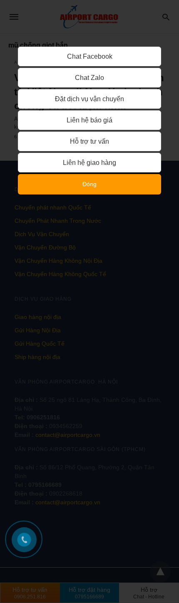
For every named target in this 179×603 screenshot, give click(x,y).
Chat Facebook (89, 56)
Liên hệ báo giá (89, 120)
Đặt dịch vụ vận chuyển (89, 98)
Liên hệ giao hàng (89, 162)
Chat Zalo (89, 77)
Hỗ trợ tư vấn (89, 141)
